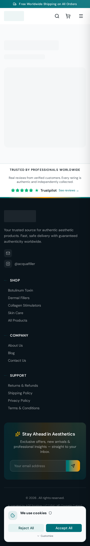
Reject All (26, 528)
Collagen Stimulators (24, 305)
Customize (47, 535)
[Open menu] (81, 16)
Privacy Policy (19, 400)
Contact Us (17, 360)
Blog (11, 353)
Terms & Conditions (24, 408)
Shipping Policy (20, 393)
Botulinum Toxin (20, 290)
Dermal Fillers (19, 298)
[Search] (57, 16)
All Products (17, 320)
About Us (15, 345)
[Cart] (68, 16)
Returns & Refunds (23, 385)
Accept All (64, 528)
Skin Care (15, 313)
